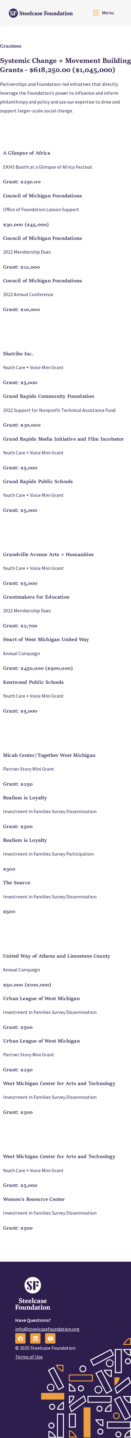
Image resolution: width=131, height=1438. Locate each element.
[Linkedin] (35, 1338)
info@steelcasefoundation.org (47, 1329)
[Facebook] (20, 1338)
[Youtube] (50, 1338)
